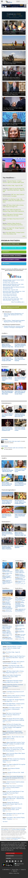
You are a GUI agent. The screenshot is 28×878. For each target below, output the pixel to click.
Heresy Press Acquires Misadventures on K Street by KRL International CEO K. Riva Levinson (14, 315)
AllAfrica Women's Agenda (10, 259)
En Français (22, 1)
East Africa (5, 588)
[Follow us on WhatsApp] (18, 861)
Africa (4, 560)
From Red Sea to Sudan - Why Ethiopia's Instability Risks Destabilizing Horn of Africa (13, 201)
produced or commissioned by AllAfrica (13, 838)
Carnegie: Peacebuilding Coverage (12, 248)
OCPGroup (5, 251)
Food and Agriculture (8, 490)
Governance (5, 521)
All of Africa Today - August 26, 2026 (13, 185)
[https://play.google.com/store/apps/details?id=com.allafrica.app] (7, 865)
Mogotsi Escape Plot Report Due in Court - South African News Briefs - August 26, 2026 (14, 190)
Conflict (4, 333)
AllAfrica (9, 2)
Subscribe (8, 858)
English (18, 1)
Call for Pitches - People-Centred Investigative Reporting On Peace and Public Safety (14, 321)
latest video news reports (14, 441)
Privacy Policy (15, 869)
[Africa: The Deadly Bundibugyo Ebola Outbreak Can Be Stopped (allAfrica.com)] (7, 565)
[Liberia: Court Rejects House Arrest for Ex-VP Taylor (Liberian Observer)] (20, 620)
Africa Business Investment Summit (11, 324)
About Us (15, 871)
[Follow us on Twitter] (9, 861)
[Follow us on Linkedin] (15, 861)
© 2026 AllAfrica (6, 869)
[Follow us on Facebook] (6, 861)
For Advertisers (10, 855)
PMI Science (5, 263)
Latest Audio (4, 446)
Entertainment (6, 403)
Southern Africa (6, 616)
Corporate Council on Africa (11, 255)
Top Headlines (8, 178)
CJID (3, 318)
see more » (5, 821)
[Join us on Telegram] (12, 861)
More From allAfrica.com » (17, 302)
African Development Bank (10, 244)
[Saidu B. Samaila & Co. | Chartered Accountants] (14, 5)
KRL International (6, 311)
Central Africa (19, 560)
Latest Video (4, 439)
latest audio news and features (17, 447)
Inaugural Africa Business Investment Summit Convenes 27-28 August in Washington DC (14, 327)
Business (4, 366)
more (23, 236)
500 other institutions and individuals (19, 829)
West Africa (18, 616)
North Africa (18, 588)
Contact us (16, 839)
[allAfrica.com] (14, 275)
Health (4, 458)
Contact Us (23, 869)
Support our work (10, 853)
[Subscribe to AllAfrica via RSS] (21, 861)
